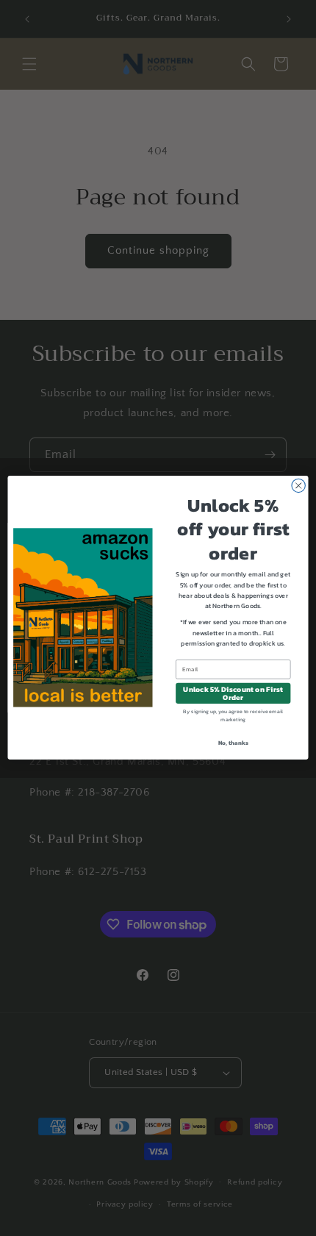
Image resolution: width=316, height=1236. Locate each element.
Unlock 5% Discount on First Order (233, 693)
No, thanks (233, 743)
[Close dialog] (298, 486)
